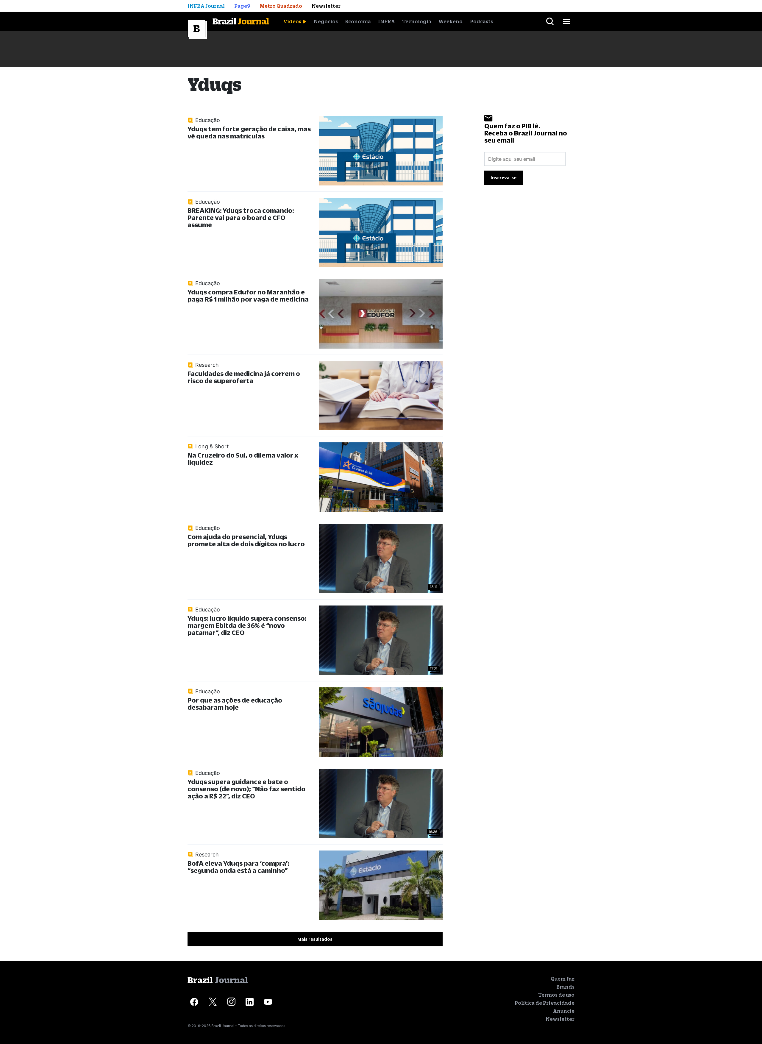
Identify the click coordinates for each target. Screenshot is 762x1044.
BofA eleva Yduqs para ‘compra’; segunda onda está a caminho (239, 866)
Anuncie (563, 1011)
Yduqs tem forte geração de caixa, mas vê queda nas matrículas (249, 132)
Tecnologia (416, 21)
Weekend (450, 21)
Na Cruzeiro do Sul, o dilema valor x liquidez (243, 458)
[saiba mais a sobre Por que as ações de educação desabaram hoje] (380, 722)
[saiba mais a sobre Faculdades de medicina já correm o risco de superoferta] (380, 395)
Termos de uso (556, 995)
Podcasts (481, 21)
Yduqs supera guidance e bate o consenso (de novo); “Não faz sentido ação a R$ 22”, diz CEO (246, 789)
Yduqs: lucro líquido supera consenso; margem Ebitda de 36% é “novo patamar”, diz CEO (247, 625)
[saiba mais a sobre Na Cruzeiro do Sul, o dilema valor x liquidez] (380, 477)
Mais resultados (314, 939)
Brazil (241, 21)
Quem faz (562, 978)
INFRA (386, 21)
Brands (565, 987)
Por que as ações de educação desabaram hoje (235, 703)
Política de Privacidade (544, 1003)
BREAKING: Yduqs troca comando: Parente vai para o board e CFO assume (241, 217)
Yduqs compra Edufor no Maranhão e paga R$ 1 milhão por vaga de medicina (248, 295)
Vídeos (292, 21)
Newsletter (560, 1019)
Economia (358, 21)
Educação (207, 120)
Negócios (326, 21)
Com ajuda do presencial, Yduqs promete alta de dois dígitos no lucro (246, 540)
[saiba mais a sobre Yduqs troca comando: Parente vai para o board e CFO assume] (380, 232)
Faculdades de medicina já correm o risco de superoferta (244, 377)
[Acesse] (194, 1002)
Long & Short (212, 446)
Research (207, 365)
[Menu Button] (566, 21)
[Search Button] (550, 21)
